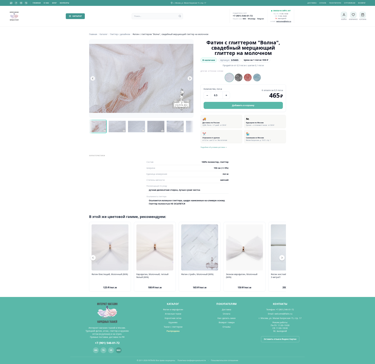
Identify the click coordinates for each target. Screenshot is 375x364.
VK (21, 3)
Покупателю (335, 3)
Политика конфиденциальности (192, 360)
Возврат (362, 3)
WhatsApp (251, 19)
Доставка (311, 3)
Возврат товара (227, 322)
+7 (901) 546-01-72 (243, 15)
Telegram (260, 19)
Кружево (173, 322)
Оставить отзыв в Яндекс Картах (280, 339)
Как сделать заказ (227, 318)
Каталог (77, 16)
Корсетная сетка (173, 318)
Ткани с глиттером (173, 326)
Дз (11, 3)
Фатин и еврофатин (173, 309)
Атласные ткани (173, 313)
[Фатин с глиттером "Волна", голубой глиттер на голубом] (257, 77)
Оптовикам (349, 3)
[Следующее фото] (190, 78)
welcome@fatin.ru (283, 313)
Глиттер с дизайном (120, 34)
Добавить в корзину (243, 105)
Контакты (64, 3)
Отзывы (227, 326)
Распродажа (173, 331)
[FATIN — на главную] (14, 16)
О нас (46, 3)
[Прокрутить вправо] (282, 258)
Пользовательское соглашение (224, 360)
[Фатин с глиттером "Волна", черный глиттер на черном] (239, 77)
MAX (244, 19)
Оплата (322, 3)
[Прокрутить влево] (93, 258)
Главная (37, 3)
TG (26, 3)
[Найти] (180, 16)
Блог (54, 3)
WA (95, 350)
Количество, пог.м (213, 89)
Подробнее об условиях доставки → (214, 147)
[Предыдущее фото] (92, 78)
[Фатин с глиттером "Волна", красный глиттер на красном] (248, 77)
